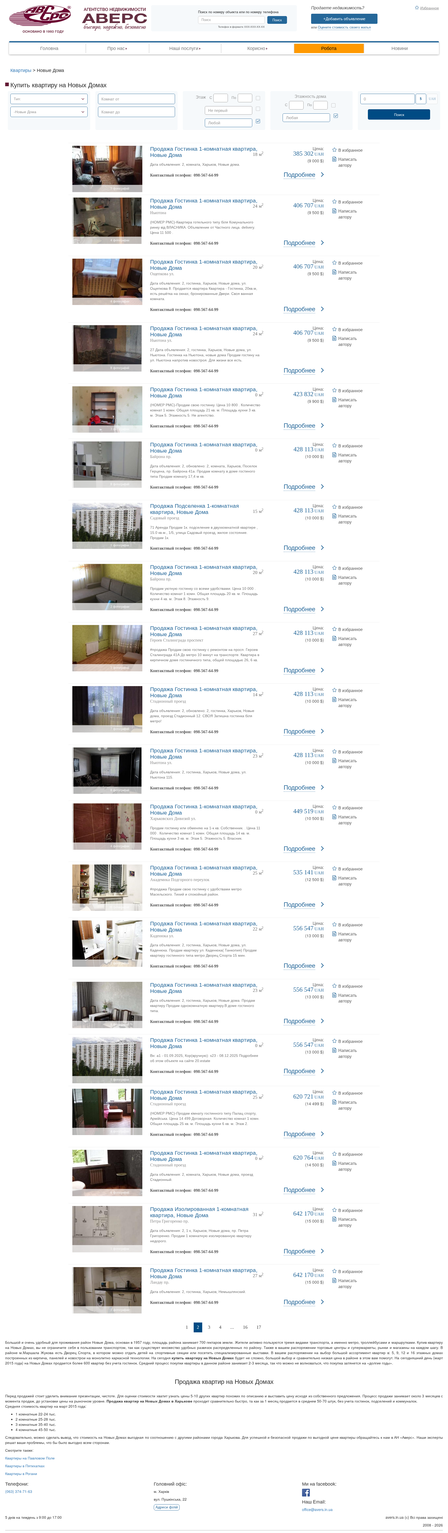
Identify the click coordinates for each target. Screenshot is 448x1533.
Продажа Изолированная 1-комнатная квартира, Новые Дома (199, 1212)
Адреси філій (167, 1507)
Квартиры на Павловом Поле (30, 1458)
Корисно (256, 48)
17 (258, 1327)
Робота (329, 48)
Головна (49, 48)
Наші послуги (183, 48)
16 (245, 1327)
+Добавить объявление (344, 19)
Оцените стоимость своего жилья (344, 27)
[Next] (272, 1327)
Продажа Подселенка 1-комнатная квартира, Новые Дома (194, 509)
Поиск (277, 20)
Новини (399, 48)
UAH (432, 99)
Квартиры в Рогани (21, 1473)
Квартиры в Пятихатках (25, 1465)
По (234, 98)
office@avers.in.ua (317, 1509)
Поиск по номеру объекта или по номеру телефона (238, 12)
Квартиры (20, 70)
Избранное (429, 7)
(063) (18, 1491)
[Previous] (175, 1327)
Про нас (116, 48)
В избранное (350, 150)
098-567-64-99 (206, 175)
